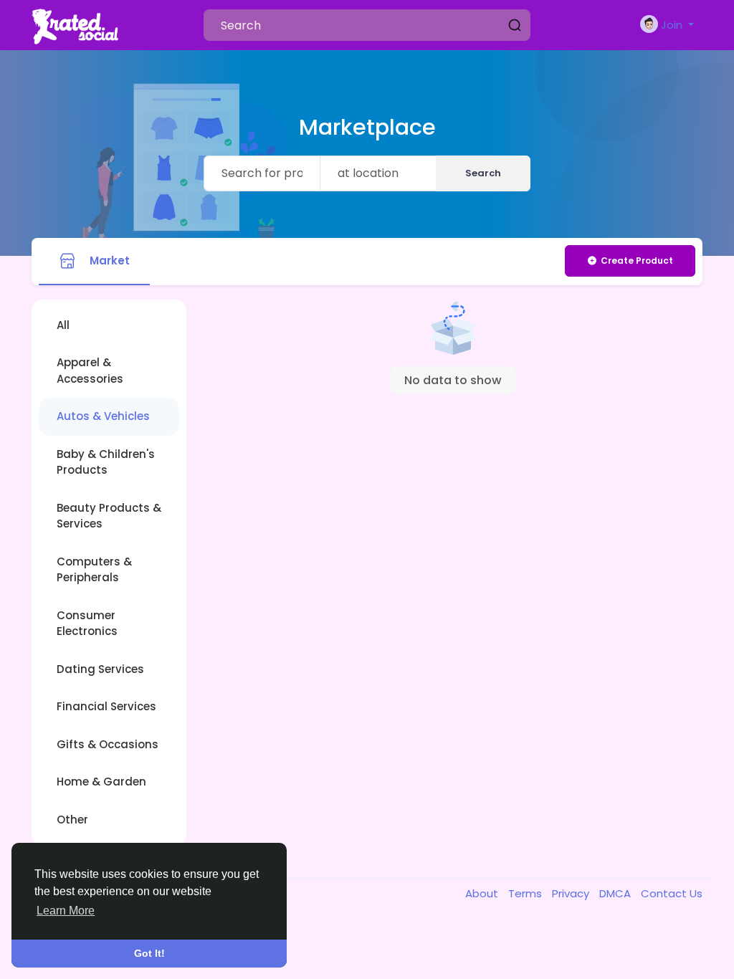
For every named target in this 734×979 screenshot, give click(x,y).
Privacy (572, 893)
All (63, 325)
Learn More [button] (66, 910)
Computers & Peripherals (94, 570)
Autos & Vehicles (103, 416)
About (483, 893)
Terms (526, 893)
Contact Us (671, 893)
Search (483, 173)
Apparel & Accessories (90, 370)
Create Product (637, 260)
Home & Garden (101, 781)
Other (72, 819)
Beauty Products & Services (109, 516)
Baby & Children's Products (106, 462)
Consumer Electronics (87, 623)
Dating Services (100, 669)
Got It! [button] (149, 953)
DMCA (616, 893)
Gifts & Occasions (107, 744)
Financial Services (106, 706)
